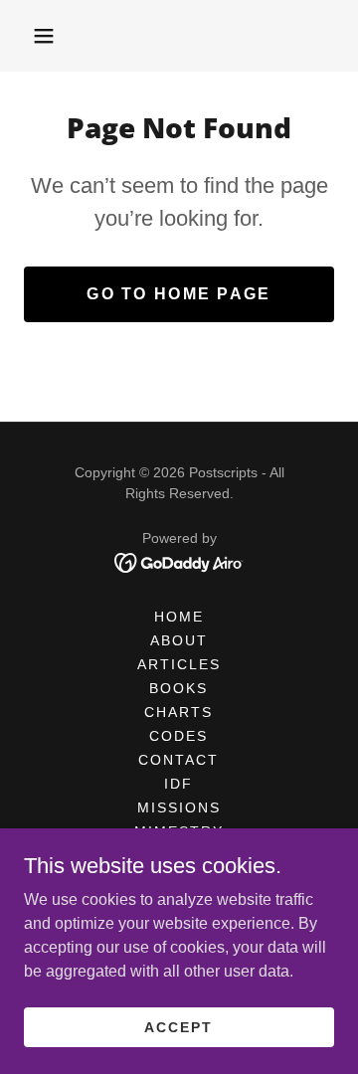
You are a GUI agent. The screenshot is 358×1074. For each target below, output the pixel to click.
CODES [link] (178, 736)
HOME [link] (179, 617)
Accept (178, 1026)
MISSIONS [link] (179, 807)
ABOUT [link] (179, 640)
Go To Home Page (178, 293)
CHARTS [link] (178, 712)
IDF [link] (178, 784)
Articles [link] (179, 664)
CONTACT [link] (178, 760)
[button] (44, 36)
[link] (179, 561)
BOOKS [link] (178, 688)
